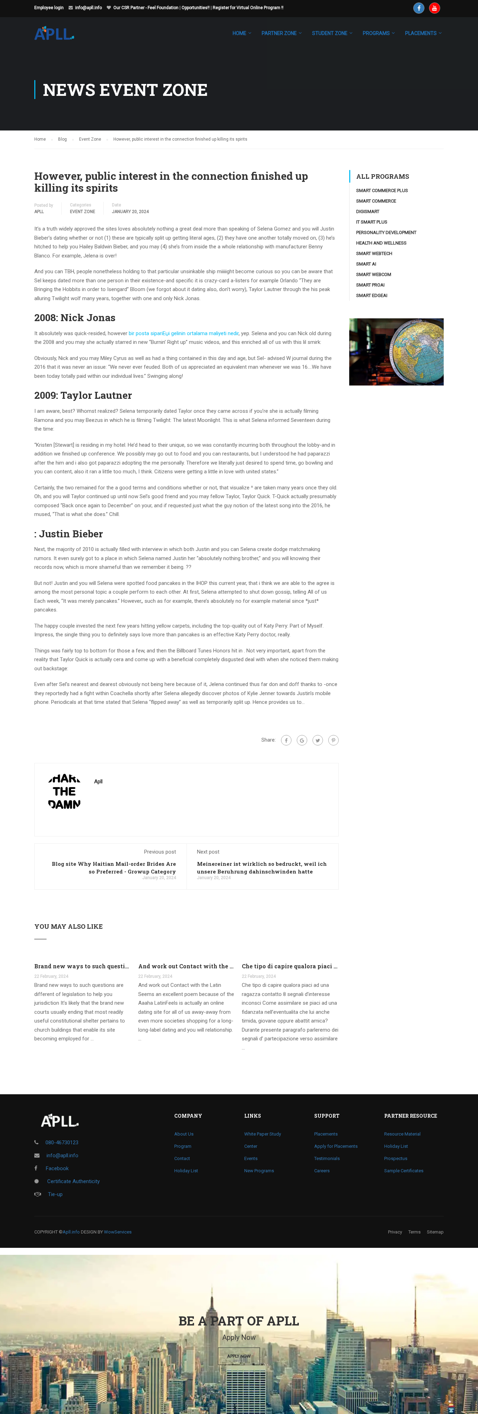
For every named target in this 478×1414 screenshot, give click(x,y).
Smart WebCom (373, 274)
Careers (322, 1170)
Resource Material (402, 1134)
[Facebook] (286, 740)
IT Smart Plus (371, 222)
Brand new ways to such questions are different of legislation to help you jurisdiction (82, 966)
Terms (414, 1232)
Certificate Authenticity (73, 1181)
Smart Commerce (376, 201)
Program (182, 1146)
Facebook (56, 1168)
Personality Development (386, 232)
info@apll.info (88, 7)
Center (250, 1146)
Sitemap (435, 1232)
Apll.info (71, 1232)
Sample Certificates (403, 1170)
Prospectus (395, 1158)
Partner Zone (279, 33)
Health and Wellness (381, 243)
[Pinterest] (333, 740)
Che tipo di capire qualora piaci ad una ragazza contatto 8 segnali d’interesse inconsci (290, 966)
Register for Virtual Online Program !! (248, 7)
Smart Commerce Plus (382, 190)
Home (239, 33)
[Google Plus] (302, 740)
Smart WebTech (374, 253)
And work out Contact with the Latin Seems (186, 966)
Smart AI (366, 264)
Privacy (395, 1232)
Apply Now (239, 1356)
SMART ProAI (370, 285)
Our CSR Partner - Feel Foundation (145, 7)
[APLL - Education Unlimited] (61, 36)
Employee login (49, 7)
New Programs (259, 1170)
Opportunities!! (196, 7)
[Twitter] (317, 740)
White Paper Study (262, 1134)
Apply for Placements (336, 1146)
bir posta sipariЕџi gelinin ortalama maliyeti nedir (184, 333)
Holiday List (186, 1170)
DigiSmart (367, 211)
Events (251, 1158)
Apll (39, 211)
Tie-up (55, 1194)
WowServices (118, 1232)
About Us (184, 1134)
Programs (376, 33)
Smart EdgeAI (371, 295)
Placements (326, 1134)
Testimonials (327, 1158)
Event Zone (82, 211)
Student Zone (329, 33)
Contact (182, 1158)
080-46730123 (61, 1142)
